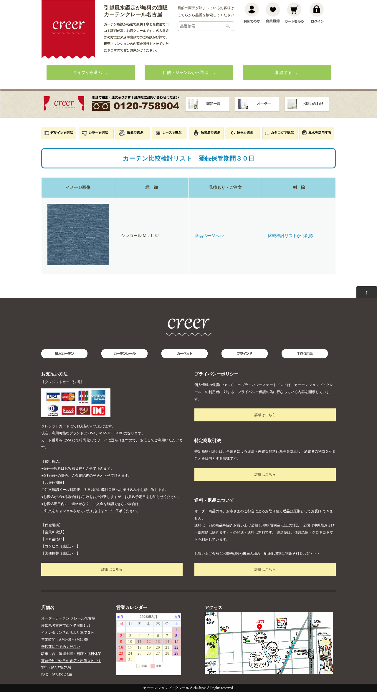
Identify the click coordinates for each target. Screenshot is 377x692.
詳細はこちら (112, 569)
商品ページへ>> (209, 236)
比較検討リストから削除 (290, 236)
